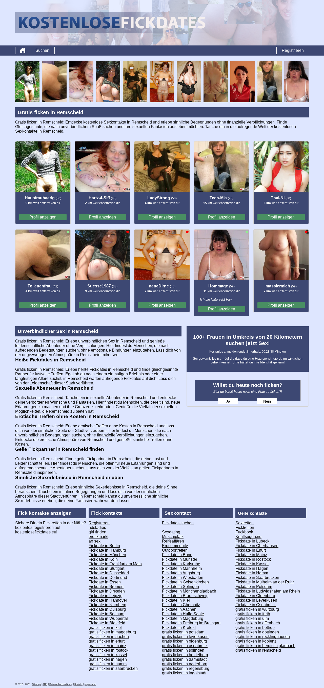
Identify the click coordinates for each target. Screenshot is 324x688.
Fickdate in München (107, 555)
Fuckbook (244, 532)
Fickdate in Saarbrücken (257, 577)
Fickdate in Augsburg (181, 573)
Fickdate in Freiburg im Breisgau (191, 623)
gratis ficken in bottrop (255, 627)
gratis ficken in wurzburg (257, 609)
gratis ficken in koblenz (255, 641)
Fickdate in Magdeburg (182, 618)
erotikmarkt (98, 536)
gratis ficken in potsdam (183, 632)
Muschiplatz (173, 536)
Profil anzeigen (42, 217)
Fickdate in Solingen (180, 586)
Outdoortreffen (175, 550)
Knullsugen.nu (248, 536)
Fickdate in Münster (179, 559)
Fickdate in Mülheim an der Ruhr (264, 582)
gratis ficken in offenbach (257, 623)
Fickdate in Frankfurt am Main (115, 564)
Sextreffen (244, 523)
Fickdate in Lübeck (252, 541)
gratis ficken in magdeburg (112, 632)
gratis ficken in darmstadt (184, 659)
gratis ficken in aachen (109, 636)
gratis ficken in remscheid (258, 650)
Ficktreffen (244, 527)
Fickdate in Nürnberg (107, 605)
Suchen (42, 50)
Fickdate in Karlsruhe (181, 564)
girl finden (97, 532)
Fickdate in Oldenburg (255, 596)
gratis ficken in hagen (108, 659)
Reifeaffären (173, 541)
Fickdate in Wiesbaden (182, 577)
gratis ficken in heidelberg (185, 655)
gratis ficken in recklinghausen (262, 636)
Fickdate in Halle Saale (183, 614)
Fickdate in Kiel (176, 600)
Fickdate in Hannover (108, 600)
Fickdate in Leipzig (106, 596)
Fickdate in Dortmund (108, 577)
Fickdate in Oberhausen (256, 546)
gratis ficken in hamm (108, 664)
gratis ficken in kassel (108, 655)
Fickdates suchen (178, 523)
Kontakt (78, 684)
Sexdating (171, 532)
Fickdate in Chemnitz (181, 605)
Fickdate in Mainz (251, 555)
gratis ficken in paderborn (184, 664)
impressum (90, 684)
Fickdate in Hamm (251, 573)
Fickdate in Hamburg (107, 550)
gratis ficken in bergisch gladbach (265, 646)
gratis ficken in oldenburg (184, 641)
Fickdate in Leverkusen (256, 600)
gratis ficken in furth (252, 614)
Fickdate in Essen (105, 582)
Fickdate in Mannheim (182, 568)
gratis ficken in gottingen (257, 632)
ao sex (94, 541)
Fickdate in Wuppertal (108, 618)
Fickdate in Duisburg (107, 609)
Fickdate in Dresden (107, 591)
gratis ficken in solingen (183, 650)
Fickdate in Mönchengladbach (189, 591)
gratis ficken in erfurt (107, 641)
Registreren (99, 523)
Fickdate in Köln (103, 559)
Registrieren (293, 50)
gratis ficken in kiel (105, 627)
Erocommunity (175, 546)
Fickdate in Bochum (106, 614)
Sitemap (36, 684)
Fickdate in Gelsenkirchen (185, 582)
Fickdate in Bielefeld (107, 623)
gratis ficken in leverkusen (185, 636)
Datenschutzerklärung (60, 684)
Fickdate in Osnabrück (255, 605)
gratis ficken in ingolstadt (184, 673)
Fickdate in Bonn (177, 555)
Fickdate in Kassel (252, 564)
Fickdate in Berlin (104, 546)
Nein (267, 401)
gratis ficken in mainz (107, 646)
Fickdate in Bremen (106, 586)
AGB (45, 684)
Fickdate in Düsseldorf (109, 573)
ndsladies (97, 527)
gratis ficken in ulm (252, 618)
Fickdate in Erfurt (250, 550)
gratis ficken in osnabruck (185, 646)
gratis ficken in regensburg (185, 668)
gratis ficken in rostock (108, 650)
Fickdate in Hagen (251, 568)
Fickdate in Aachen (179, 609)
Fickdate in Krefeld (179, 627)
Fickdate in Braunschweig (185, 596)
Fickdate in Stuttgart (106, 568)
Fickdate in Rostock (253, 559)
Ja (228, 401)
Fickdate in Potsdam (253, 586)
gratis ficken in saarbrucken (113, 668)
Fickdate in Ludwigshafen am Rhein (267, 591)
